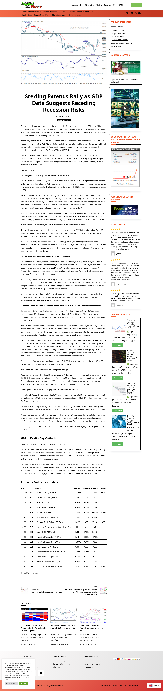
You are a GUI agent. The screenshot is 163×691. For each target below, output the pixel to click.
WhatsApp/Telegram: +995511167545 (110, 5)
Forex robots (33, 12)
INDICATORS (116, 46)
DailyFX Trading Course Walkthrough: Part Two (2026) (133, 355)
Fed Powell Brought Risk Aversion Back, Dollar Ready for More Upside (33, 628)
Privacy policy (89, 667)
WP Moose (59, 685)
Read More (118, 345)
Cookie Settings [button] (11, 683)
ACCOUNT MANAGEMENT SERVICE (124, 43)
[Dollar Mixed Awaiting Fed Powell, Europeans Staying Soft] (93, 615)
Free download (105, 685)
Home (24, 12)
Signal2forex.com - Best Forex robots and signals (124, 81)
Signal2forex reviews (29, 573)
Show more (124, 249)
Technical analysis (60, 661)
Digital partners (75, 15)
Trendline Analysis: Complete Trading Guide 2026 (133, 324)
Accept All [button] (23, 683)
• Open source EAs (119, 33)
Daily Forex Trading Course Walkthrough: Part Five (133, 420)
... (27, 640)
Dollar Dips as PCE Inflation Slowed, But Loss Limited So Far (62, 628)
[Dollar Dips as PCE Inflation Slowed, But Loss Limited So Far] (63, 615)
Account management (51, 12)
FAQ (92, 12)
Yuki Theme (41, 685)
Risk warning (88, 661)
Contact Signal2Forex (42, 15)
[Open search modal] (127, 13)
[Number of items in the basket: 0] (108, 13)
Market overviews (63, 120)
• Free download (118, 37)
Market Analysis (58, 15)
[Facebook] (132, 13)
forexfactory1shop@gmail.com (82, 5)
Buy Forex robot (117, 685)
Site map (56, 667)
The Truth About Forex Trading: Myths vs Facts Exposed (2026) (133, 388)
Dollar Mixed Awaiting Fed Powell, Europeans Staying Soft (91, 628)
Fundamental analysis (61, 664)
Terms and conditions (92, 664)
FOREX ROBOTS (117, 27)
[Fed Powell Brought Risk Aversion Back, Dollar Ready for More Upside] (34, 615)
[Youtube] (139, 13)
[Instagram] (136, 13)
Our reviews (27, 15)
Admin (59, 116)
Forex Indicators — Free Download (75, 12)
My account (136, 5)
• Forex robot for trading (121, 30)
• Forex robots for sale (120, 40)
